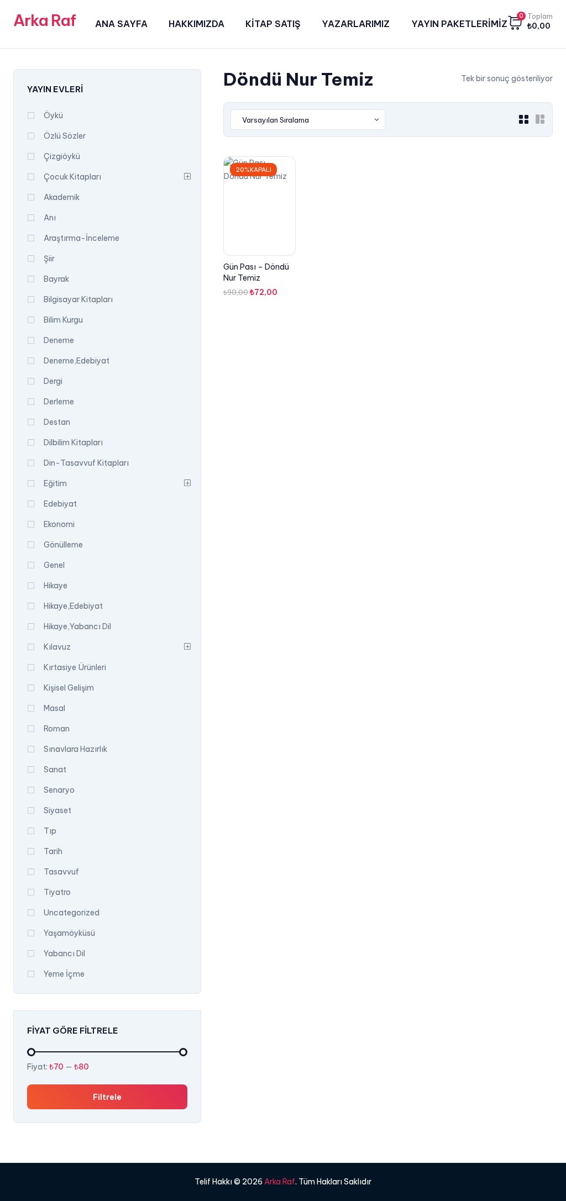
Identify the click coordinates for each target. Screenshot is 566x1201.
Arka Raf (44, 20)
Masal (54, 708)
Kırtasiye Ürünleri (75, 667)
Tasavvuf (61, 872)
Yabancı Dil (64, 953)
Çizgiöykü (62, 156)
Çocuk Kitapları (72, 177)
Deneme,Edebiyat (76, 361)
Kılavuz (57, 647)
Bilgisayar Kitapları (78, 299)
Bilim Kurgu (63, 320)
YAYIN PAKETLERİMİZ (459, 23)
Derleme (59, 402)
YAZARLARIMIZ (356, 23)
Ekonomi (59, 524)
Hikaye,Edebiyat (73, 606)
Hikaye (55, 586)
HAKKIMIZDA (196, 23)
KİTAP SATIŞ (273, 23)
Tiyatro (57, 892)
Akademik (62, 197)
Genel (54, 565)
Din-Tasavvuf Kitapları (86, 463)
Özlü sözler (65, 136)
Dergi (53, 381)
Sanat (55, 770)
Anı (50, 218)
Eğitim (55, 483)
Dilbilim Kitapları (73, 442)
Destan (57, 422)
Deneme (59, 340)
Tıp (50, 831)
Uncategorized (71, 913)
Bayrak (56, 279)
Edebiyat (60, 504)
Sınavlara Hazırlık (75, 749)
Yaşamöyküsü (69, 933)
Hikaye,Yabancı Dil (77, 626)
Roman (57, 729)
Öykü (53, 115)
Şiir (49, 259)
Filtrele (107, 1097)
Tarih (53, 851)
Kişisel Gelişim (69, 688)
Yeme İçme (64, 974)
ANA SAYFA (121, 23)
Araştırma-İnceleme (81, 238)
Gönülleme (63, 545)
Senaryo (59, 790)
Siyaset (57, 810)
